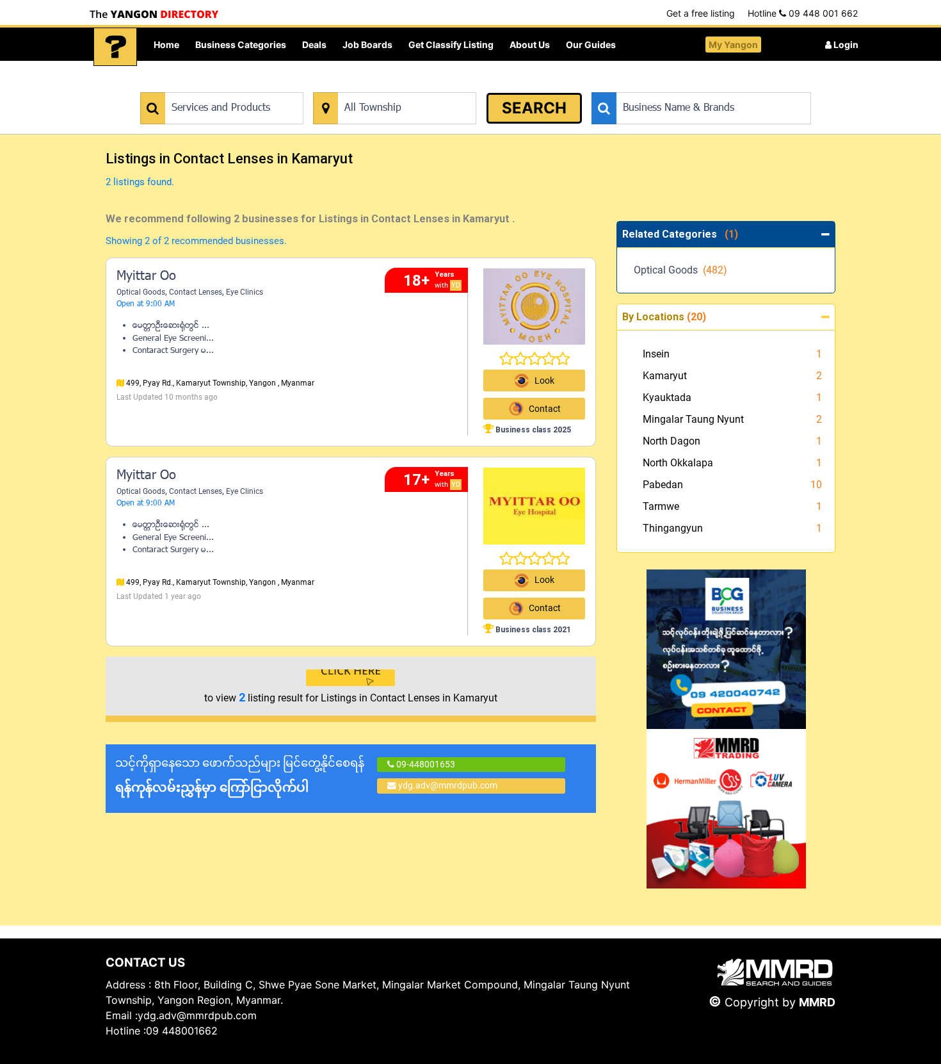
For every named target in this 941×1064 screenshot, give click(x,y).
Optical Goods (141, 292)
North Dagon (671, 441)
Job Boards (367, 44)
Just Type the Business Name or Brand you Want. (688, 85)
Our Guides (591, 44)
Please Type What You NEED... (200, 85)
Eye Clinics (244, 292)
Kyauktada (667, 397)
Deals (314, 44)
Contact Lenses (195, 292)
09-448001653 (424, 764)
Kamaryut (665, 376)
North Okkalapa (678, 463)
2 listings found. (140, 182)
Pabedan (663, 485)
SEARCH (534, 108)
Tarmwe (661, 506)
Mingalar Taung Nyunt (693, 419)
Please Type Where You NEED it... (379, 85)
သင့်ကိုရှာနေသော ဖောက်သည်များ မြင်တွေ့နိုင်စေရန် (239, 775)
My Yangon (733, 44)
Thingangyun (673, 528)
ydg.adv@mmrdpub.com (447, 785)
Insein (656, 354)
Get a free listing (700, 13)
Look (544, 380)
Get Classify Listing (451, 44)
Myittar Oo (146, 276)
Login (845, 44)
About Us (530, 44)
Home (166, 44)
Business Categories (240, 44)
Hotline (803, 13)
